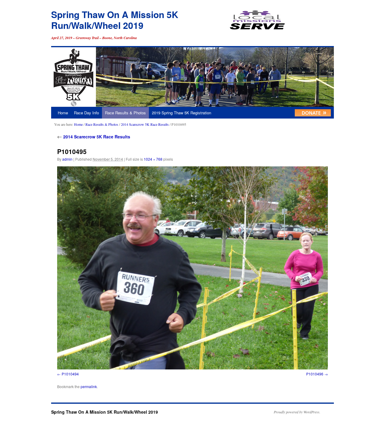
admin (67, 159)
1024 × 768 (153, 159)
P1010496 (314, 373)
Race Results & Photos (125, 113)
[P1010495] (192, 267)
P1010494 (70, 373)
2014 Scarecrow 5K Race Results (145, 124)
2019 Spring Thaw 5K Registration (181, 113)
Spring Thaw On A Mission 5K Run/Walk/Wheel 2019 (114, 20)
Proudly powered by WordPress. (297, 411)
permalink (89, 386)
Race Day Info (86, 113)
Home (63, 113)
